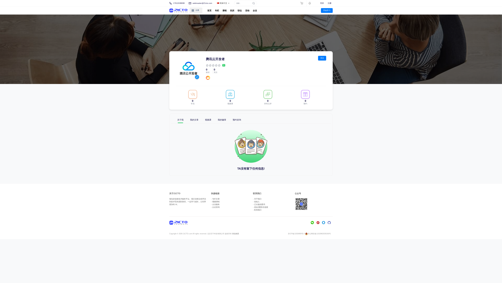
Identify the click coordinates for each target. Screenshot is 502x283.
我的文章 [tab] (194, 120)
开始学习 (326, 10)
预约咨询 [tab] (237, 120)
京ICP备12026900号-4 (296, 234)
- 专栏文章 (215, 199)
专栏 (217, 10)
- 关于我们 (257, 199)
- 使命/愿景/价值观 (260, 207)
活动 (247, 10)
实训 (232, 10)
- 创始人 (256, 202)
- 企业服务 (215, 204)
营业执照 (235, 234)
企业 (255, 10)
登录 (322, 3)
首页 (209, 10)
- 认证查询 (215, 207)
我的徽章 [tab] (222, 120)
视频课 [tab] (208, 120)
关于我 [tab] (180, 120)
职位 (240, 10)
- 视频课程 (215, 202)
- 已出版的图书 (259, 204)
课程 (225, 10)
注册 (329, 3)
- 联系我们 (257, 210)
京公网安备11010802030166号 (319, 234)
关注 (322, 58)
